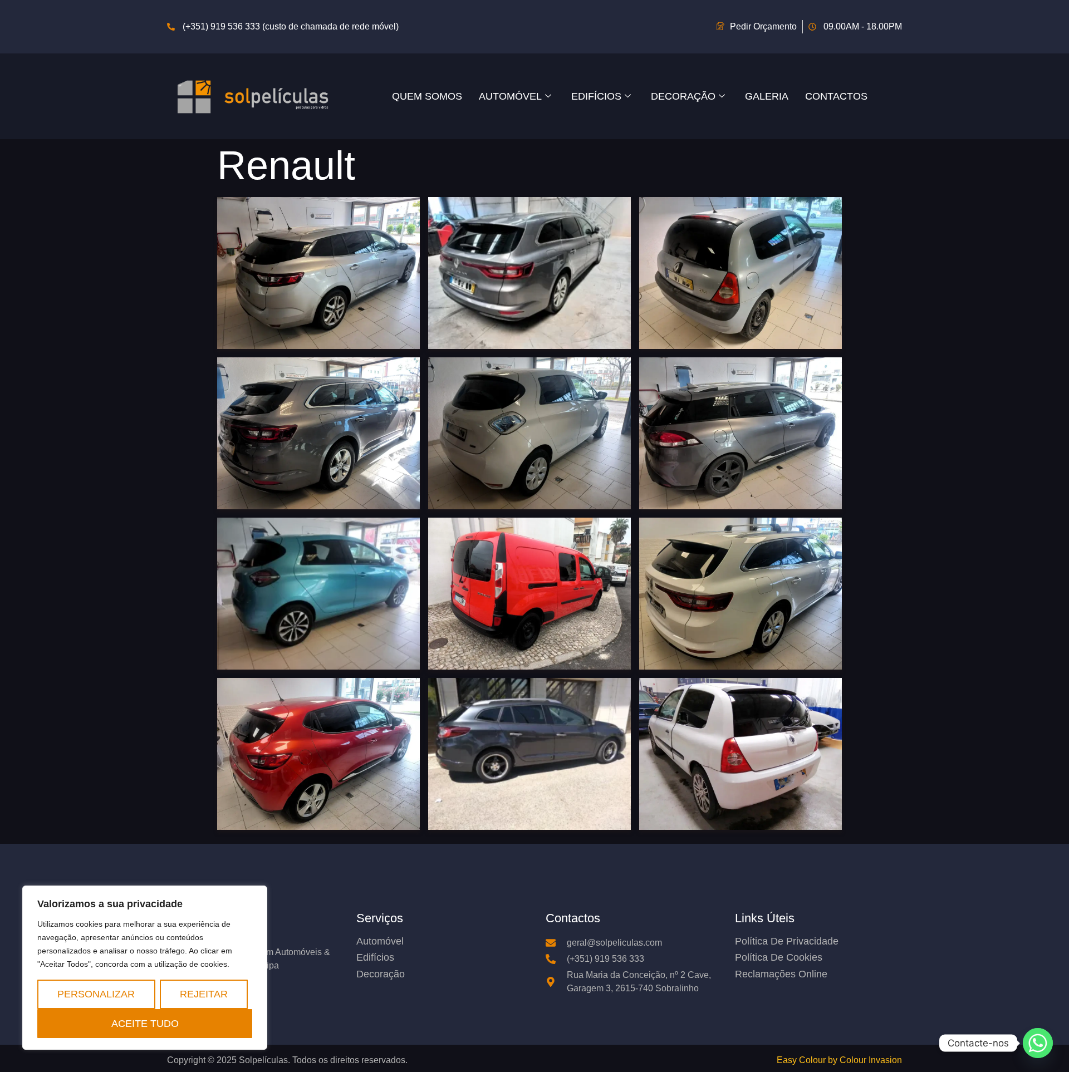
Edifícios (596, 96)
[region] (144, 968)
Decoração (683, 96)
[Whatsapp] (1038, 1043)
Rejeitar (204, 994)
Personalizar (96, 994)
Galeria (766, 96)
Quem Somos (427, 96)
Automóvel (510, 96)
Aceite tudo (145, 1023)
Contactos (836, 96)
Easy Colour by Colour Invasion (839, 1060)
